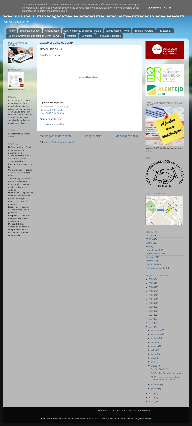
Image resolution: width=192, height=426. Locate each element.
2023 (151, 291)
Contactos (86, 36)
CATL (148, 236)
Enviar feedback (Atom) (63, 142)
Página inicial (93, 135)
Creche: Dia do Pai (159, 369)
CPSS (53, 110)
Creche (60, 110)
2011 (151, 401)
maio (153, 358)
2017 (151, 315)
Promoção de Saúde (155, 268)
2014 (151, 327)
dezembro (156, 330)
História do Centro (30, 30)
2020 (151, 303)
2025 (151, 283)
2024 (151, 287)
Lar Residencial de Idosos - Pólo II (82, 30)
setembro (156, 342)
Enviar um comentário (54, 124)
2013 (151, 393)
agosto (154, 346)
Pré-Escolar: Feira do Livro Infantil (167, 373)
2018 (151, 311)
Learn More (154, 7)
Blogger (148, 418)
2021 (151, 299)
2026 (151, 279)
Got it (167, 7)
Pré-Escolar (165, 30)
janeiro (154, 388)
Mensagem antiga (127, 135)
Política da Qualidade (109, 36)
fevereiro (155, 384)
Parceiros (150, 257)
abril (153, 362)
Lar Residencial (153, 254)
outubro (155, 338)
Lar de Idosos (152, 250)
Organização (52, 30)
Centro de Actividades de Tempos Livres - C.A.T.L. (35, 36)
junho (154, 354)
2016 (151, 319)
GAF (148, 246)
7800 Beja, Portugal (55, 113)
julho (153, 350)
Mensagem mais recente (56, 135)
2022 (151, 295)
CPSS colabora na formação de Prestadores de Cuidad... (166, 378)
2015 (151, 323)
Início (12, 30)
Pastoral (71, 36)
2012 (151, 397)
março (154, 366)
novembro (156, 334)
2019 (151, 307)
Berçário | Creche (143, 30)
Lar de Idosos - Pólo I (117, 30)
